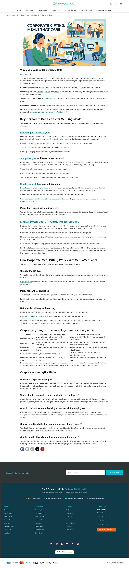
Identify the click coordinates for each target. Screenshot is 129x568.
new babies (46, 188)
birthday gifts (27, 188)
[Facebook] (22, 449)
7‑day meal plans (34, 147)
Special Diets (8, 520)
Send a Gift (42, 10)
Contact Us (69, 529)
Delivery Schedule (102, 525)
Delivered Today (86, 10)
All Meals (6, 510)
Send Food (29, 10)
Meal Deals (7, 533)
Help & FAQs (101, 521)
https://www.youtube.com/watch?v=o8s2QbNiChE (49, 112)
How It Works (70, 513)
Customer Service (103, 10)
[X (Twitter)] (72, 544)
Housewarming (39, 516)
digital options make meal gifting (66, 105)
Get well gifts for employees (35, 132)
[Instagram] (62, 544)
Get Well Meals (39, 520)
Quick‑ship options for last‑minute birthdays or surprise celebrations (44, 199)
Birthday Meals (39, 513)
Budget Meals (70, 10)
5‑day (22, 147)
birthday (57, 92)
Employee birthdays (31, 184)
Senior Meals (39, 526)
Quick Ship (57, 10)
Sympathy (40, 92)
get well (47, 92)
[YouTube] (51, 544)
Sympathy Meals (40, 510)
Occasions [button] (39, 506)
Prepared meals (47, 98)
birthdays (94, 365)
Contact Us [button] (101, 506)
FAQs (67, 510)
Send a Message (102, 517)
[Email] (27, 449)
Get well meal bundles (28, 143)
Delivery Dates (70, 516)
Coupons (68, 526)
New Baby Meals (40, 523)
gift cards (26, 299)
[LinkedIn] (78, 544)
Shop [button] (6, 506)
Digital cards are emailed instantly (32, 316)
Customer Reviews (71, 520)
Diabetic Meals (39, 529)
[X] (37, 449)
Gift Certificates (70, 523)
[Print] (32, 449)
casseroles (54, 169)
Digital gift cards (26, 282)
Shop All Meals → (106, 529)
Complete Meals (9, 513)
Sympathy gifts (28, 158)
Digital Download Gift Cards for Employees (49, 221)
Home (19, 10)
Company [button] (69, 506)
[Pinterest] (42, 449)
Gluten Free (38, 533)
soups (47, 169)
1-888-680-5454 (101, 510)
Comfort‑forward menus (28, 169)
